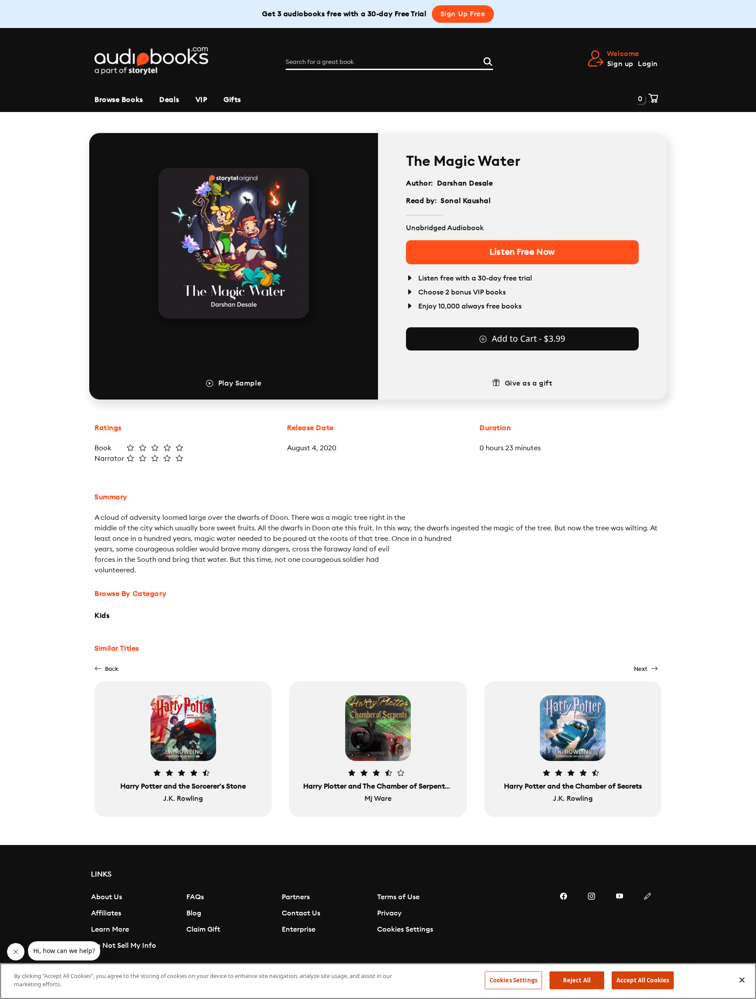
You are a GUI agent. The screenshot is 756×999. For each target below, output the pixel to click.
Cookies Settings (405, 929)
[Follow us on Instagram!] (592, 922)
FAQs (195, 897)
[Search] (487, 60)
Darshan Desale (465, 183)
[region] (378, 981)
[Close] (742, 979)
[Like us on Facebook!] (564, 922)
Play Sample (239, 383)
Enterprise (298, 929)
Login (648, 64)
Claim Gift (203, 929)
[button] (106, 668)
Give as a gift (529, 383)
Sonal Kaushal (465, 200)
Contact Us (301, 913)
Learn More (110, 929)
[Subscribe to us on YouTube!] (620, 922)
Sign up (620, 64)
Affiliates (106, 913)
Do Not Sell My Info (123, 945)
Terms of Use (398, 897)
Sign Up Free (463, 14)
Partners (296, 897)
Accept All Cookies (642, 980)
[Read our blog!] (648, 922)
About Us (106, 897)
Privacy (389, 913)
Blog (193, 913)
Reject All (577, 980)
